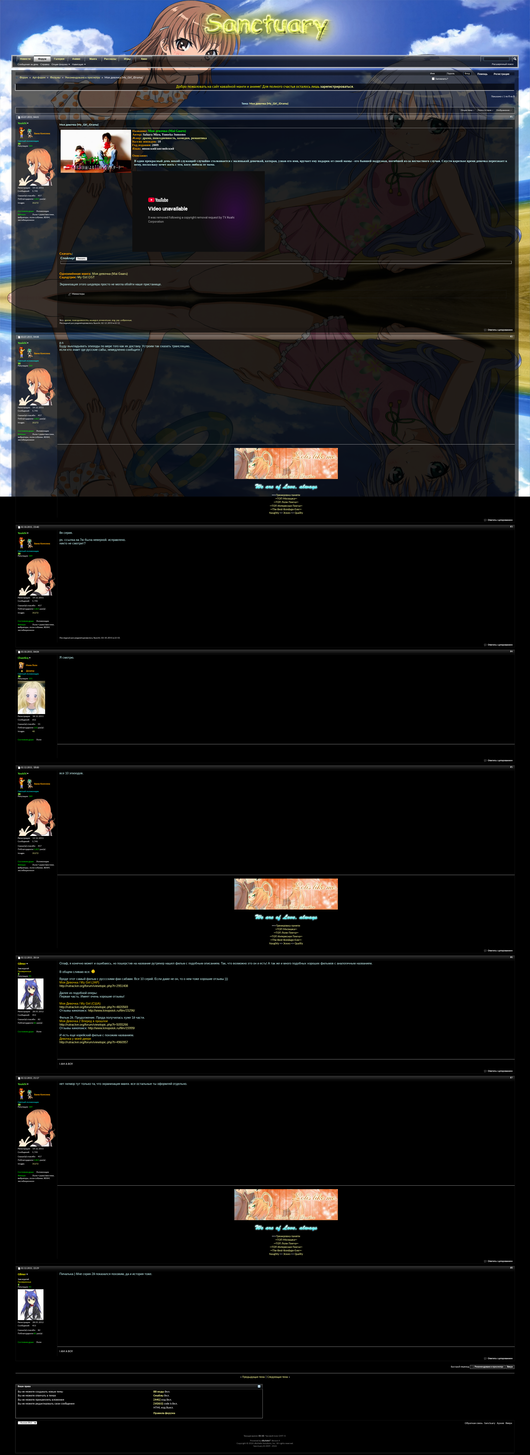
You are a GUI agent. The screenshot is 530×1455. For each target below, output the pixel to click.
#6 (511, 957)
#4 (511, 651)
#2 (511, 336)
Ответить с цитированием (500, 330)
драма (146, 138)
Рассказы (110, 59)
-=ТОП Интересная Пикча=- (286, 506)
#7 (511, 1078)
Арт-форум (39, 77)
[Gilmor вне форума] (30, 993)
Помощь (482, 74)
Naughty (274, 513)
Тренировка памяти (288, 495)
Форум (42, 59)
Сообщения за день (28, 64)
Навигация (77, 64)
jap (117, 320)
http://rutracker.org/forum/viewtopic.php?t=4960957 (93, 1042)
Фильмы (55, 77)
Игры (127, 59)
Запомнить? (441, 79)
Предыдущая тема (253, 1377)
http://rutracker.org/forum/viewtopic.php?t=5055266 (93, 1024)
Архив (500, 1423)
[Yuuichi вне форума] (36, 167)
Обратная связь (474, 1423)
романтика (199, 138)
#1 (511, 117)
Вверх (510, 1367)
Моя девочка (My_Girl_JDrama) (268, 103)
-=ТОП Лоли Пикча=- (286, 502)
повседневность (164, 138)
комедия (183, 138)
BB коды (158, 1391)
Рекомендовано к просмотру (82, 77)
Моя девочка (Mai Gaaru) (110, 273)
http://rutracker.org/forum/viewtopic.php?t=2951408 (93, 986)
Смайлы (158, 1395)
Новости (25, 59)
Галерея (59, 59)
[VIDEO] (158, 1403)
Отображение (503, 110)
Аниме (76, 59)
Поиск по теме (484, 110)
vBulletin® (266, 1441)
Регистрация (501, 74)
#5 (511, 767)
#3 (511, 527)
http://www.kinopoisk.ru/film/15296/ (111, 1010)
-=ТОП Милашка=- (286, 498)
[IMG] (157, 1399)
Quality (299, 513)
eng (113, 320)
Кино (144, 59)
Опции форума (59, 64)
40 (33, 731)
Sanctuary (489, 1423)
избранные (125, 320)
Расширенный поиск (502, 64)
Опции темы (466, 110)
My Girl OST (86, 277)
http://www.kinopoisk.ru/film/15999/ (111, 1028)
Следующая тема (277, 1377)
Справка (44, 64)
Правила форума (164, 1413)
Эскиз (287, 513)
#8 (511, 1268)
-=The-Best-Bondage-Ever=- (286, 509)
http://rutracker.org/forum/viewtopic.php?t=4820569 (93, 1007)
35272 (35, 203)
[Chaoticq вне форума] (31, 697)
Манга (93, 59)
